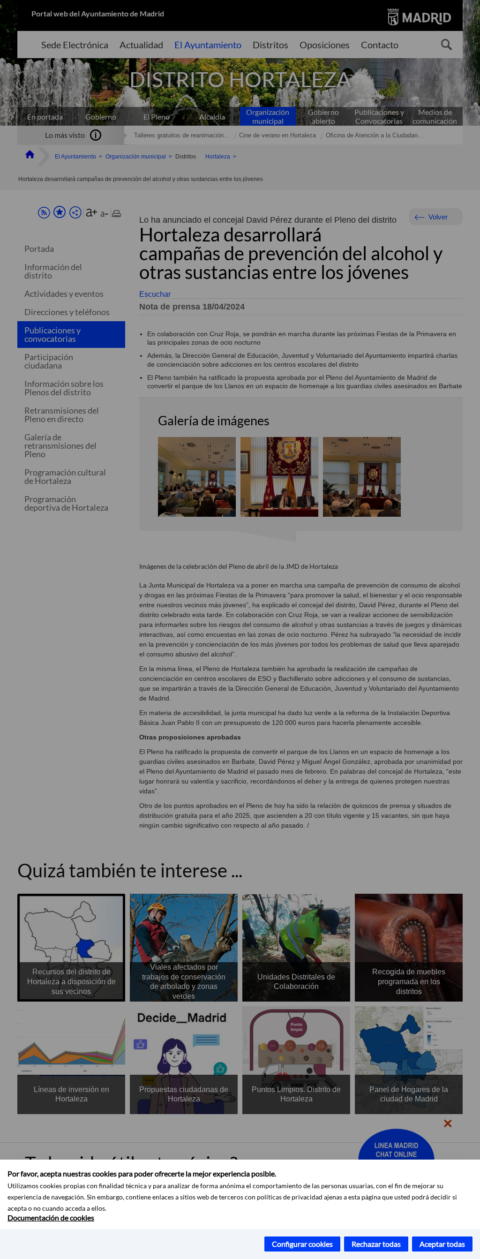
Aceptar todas (442, 1243)
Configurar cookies (302, 1243)
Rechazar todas (376, 1243)
